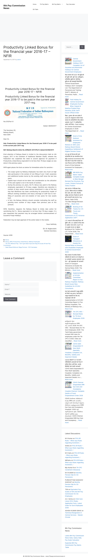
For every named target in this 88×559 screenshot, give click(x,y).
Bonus (7, 239)
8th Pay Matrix (56, 4)
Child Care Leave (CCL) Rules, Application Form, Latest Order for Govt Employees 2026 (74, 503)
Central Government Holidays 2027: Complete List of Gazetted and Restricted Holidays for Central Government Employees (74, 65)
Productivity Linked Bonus (20, 241)
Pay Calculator (70, 4)
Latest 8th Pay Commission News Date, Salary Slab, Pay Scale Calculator (74, 538)
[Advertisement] (44, 26)
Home (34, 4)
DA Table (35, 9)
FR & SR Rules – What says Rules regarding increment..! (73, 441)
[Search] (82, 47)
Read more (69, 169)
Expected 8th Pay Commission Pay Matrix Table (73, 545)
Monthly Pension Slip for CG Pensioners (73, 475)
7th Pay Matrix (44, 4)
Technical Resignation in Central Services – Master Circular (74, 515)
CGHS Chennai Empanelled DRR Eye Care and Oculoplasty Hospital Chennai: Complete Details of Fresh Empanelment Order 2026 (74, 389)
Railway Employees (34, 241)
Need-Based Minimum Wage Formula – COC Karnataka (21, 247)
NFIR (11, 241)
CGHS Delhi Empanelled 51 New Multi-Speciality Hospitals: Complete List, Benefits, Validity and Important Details (74, 350)
